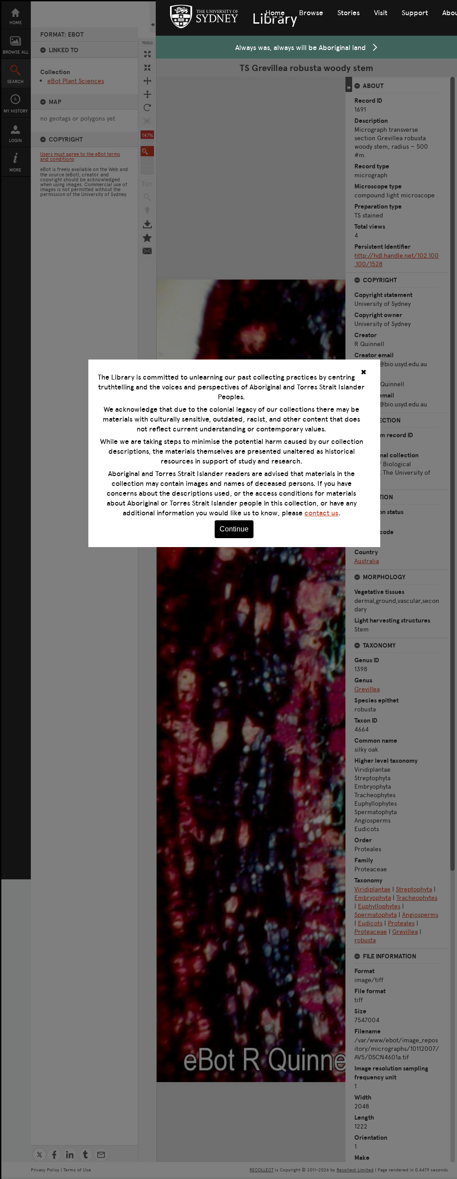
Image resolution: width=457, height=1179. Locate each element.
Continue (234, 529)
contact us (321, 513)
